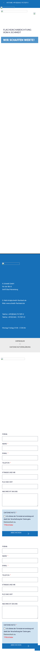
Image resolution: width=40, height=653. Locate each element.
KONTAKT (6, 405)
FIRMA (4, 434)
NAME (4, 444)
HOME (4, 380)
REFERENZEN (6, 397)
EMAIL (4, 453)
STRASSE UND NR (8, 472)
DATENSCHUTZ (6, 417)
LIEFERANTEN (7, 388)
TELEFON (6, 463)
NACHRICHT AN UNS (9, 491)
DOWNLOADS (7, 401)
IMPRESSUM (5, 414)
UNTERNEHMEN (7, 384)
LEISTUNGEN (6, 392)
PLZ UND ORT (7, 482)
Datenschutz (10, 513)
